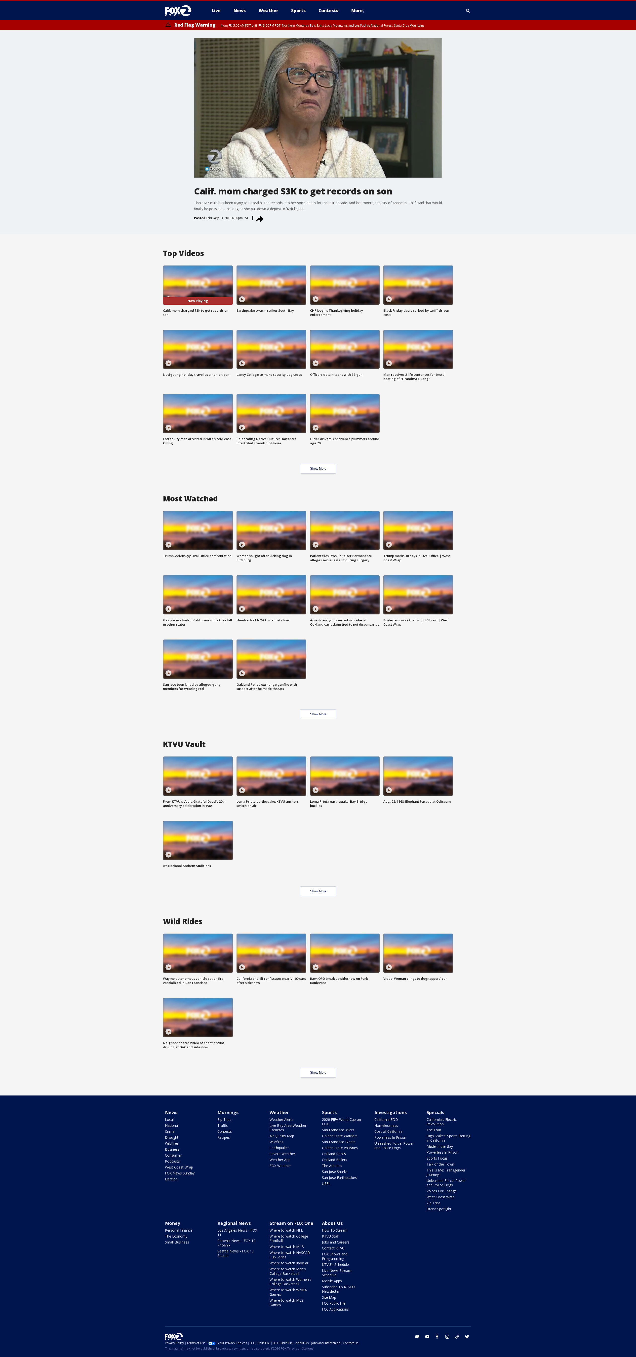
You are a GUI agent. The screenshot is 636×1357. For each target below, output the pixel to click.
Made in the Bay (440, 1146)
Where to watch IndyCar (289, 1263)
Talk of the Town (440, 1164)
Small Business (177, 1242)
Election (171, 1179)
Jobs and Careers (335, 1242)
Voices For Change (442, 1191)
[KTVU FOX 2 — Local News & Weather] (181, 11)
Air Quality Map (282, 1135)
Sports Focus (437, 1158)
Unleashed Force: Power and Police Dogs (394, 1145)
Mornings (227, 1112)
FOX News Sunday (180, 1173)
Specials (435, 1112)
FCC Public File (333, 1303)
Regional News (234, 1223)
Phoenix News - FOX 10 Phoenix (236, 1242)
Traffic (222, 1125)
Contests (224, 1131)
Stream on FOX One (291, 1223)
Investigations (390, 1112)
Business (172, 1149)
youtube (427, 1337)
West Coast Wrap (179, 1167)
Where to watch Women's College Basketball (290, 1281)
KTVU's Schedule (335, 1264)
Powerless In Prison (390, 1137)
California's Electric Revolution (442, 1121)
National (172, 1125)
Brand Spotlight (439, 1208)
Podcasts (172, 1161)
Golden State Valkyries (340, 1147)
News (171, 1112)
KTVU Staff (330, 1236)
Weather (279, 1112)
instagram (447, 1337)
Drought (171, 1137)
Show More (318, 468)
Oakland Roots (334, 1153)
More (357, 10)
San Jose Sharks (335, 1171)
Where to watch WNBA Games (288, 1292)
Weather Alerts (281, 1119)
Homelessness (386, 1125)
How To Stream (335, 1230)
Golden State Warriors (340, 1135)
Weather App (280, 1159)
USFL (326, 1183)
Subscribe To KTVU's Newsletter (338, 1289)
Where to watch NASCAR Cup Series (290, 1254)
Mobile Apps (332, 1281)
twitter (467, 1337)
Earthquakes (279, 1147)
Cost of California (388, 1131)
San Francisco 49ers (338, 1130)
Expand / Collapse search (468, 10)
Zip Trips (224, 1119)
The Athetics (332, 1165)
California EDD (386, 1119)
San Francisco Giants (339, 1141)
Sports (329, 1112)
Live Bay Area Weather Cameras (288, 1127)
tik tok (457, 1337)
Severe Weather (282, 1153)
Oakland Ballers (334, 1159)
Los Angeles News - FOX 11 (237, 1232)
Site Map (329, 1297)
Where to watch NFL (286, 1230)
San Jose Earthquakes (339, 1177)
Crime (169, 1131)
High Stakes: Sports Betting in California (448, 1138)
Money (172, 1223)
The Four (434, 1130)
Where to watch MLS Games (286, 1302)
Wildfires (172, 1143)
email (417, 1337)
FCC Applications (335, 1309)
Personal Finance (179, 1230)
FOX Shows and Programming (334, 1256)
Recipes (223, 1137)
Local (169, 1119)
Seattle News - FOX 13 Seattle (235, 1253)
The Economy (176, 1236)
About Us (332, 1223)
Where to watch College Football (289, 1238)
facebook (437, 1337)
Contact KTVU (333, 1248)
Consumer (173, 1155)
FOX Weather (280, 1165)
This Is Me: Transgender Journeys (446, 1172)
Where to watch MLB (287, 1246)
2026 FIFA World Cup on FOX (341, 1121)
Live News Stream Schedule (336, 1272)
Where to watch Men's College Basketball (288, 1271)
